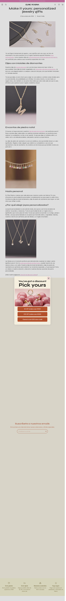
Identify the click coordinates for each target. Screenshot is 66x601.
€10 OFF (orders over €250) (32, 314)
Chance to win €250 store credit (32, 319)
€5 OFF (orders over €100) (32, 309)
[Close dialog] (48, 278)
